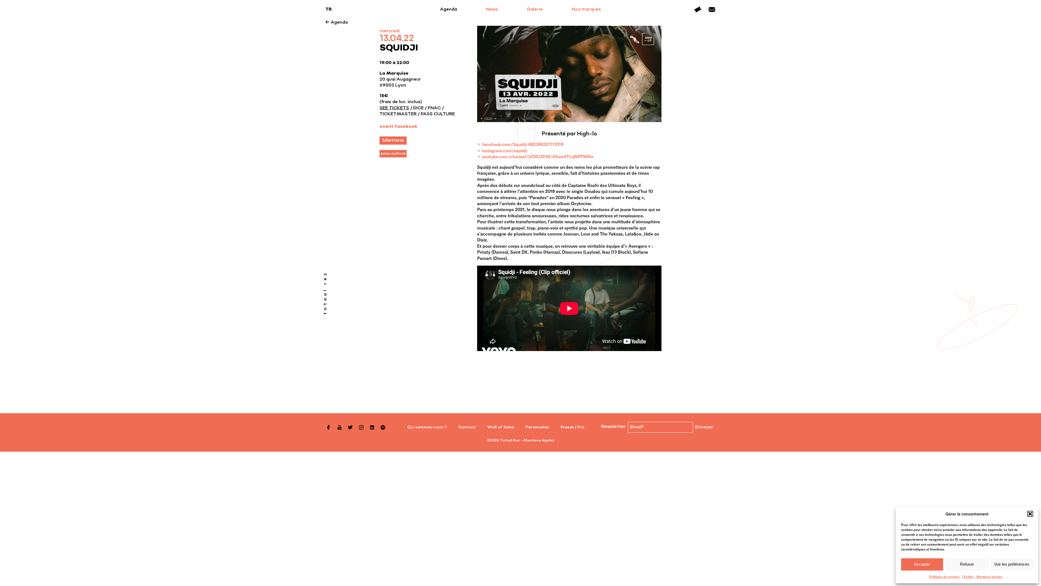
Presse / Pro (572, 427)
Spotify (383, 427)
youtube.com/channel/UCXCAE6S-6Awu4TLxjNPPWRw (537, 156)
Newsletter (613, 427)
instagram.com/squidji (504, 150)
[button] (1030, 514)
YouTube (339, 427)
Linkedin (372, 427)
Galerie (535, 9)
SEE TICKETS (394, 108)
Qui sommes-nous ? (426, 427)
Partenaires (537, 427)
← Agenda (336, 22)
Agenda (448, 9)
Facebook (328, 427)
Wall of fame (500, 427)
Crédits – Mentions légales (982, 576)
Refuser (967, 564)
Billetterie (698, 9)
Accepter (922, 564)
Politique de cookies (944, 576)
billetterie (393, 140)
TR (328, 9)
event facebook (398, 127)
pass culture (393, 153)
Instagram (361, 427)
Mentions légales (538, 440)
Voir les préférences (1011, 564)
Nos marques (586, 9)
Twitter (350, 427)
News (492, 9)
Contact (712, 9)
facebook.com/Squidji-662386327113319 (522, 144)
